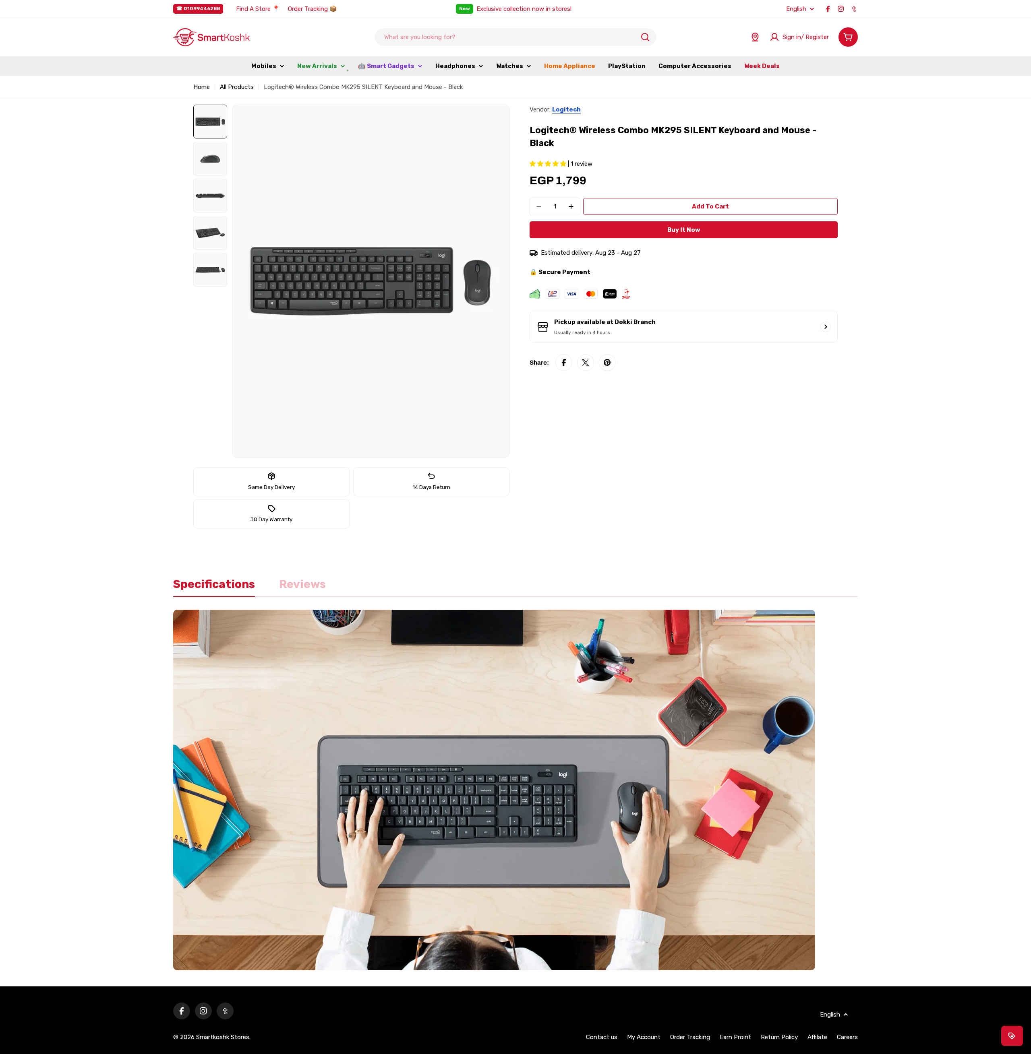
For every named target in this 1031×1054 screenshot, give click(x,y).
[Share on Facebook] (563, 362)
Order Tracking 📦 (312, 8)
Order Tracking (690, 1037)
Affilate (817, 1037)
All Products (237, 87)
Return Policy (779, 1037)
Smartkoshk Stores (222, 1037)
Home (201, 87)
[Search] (645, 37)
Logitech (566, 109)
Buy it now (683, 229)
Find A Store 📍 (258, 8)
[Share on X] (585, 362)
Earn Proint (735, 1037)
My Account (643, 1037)
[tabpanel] (515, 790)
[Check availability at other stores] (825, 327)
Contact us (601, 1037)
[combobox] (515, 37)
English (796, 9)
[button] (549, 163)
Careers (847, 1037)
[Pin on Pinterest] (607, 362)
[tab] (214, 587)
